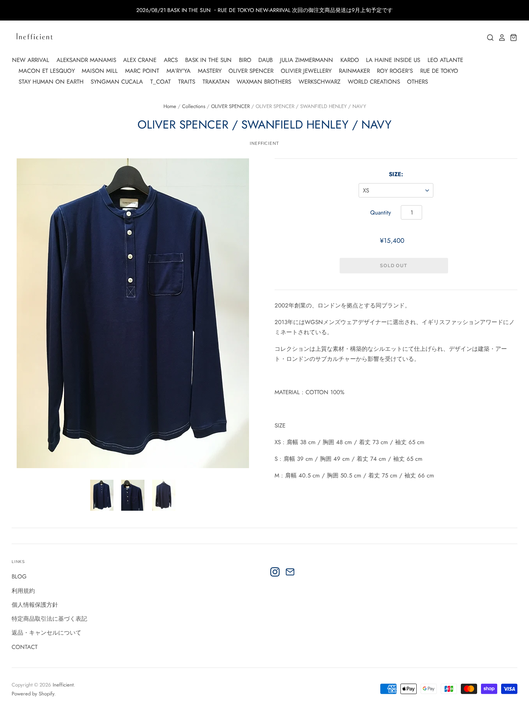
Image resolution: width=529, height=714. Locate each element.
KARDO (349, 60)
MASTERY (210, 71)
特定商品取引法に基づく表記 (49, 618)
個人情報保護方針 (35, 605)
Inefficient (264, 143)
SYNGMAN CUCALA (117, 81)
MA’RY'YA (179, 71)
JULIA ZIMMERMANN (306, 60)
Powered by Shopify (33, 693)
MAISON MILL (100, 71)
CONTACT (25, 647)
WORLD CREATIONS (374, 81)
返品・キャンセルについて (46, 632)
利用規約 (23, 591)
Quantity (380, 212)
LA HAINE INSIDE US (393, 60)
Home (169, 106)
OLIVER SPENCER (250, 71)
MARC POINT (142, 71)
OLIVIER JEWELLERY (306, 71)
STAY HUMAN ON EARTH (51, 81)
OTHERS (417, 81)
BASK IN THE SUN (208, 60)
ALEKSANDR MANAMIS (86, 60)
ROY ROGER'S (395, 71)
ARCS (171, 60)
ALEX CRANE (139, 60)
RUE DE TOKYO (439, 71)
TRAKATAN (216, 81)
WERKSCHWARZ (319, 81)
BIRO (245, 60)
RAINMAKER (354, 71)
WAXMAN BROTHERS (264, 81)
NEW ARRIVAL (30, 60)
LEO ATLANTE (445, 60)
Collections (193, 106)
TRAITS (186, 81)
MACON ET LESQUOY (47, 71)
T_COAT (160, 81)
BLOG (19, 576)
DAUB (265, 60)
